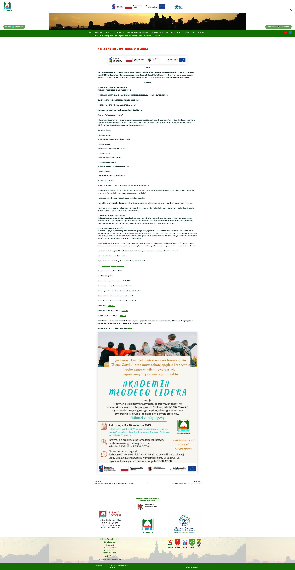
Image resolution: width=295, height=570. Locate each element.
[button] (291, 11)
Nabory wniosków (155, 32)
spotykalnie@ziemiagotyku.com (113, 266)
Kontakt (179, 32)
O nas (107, 32)
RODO (196, 567)
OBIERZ (148, 323)
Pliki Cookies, (189, 567)
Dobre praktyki (170, 32)
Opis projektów (189, 32)
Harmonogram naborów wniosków (137, 32)
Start (90, 32)
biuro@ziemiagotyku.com (112, 559)
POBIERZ (111, 306)
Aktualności (98, 32)
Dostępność (202, 32)
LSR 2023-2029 (117, 32)
